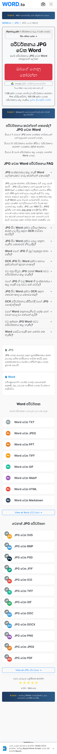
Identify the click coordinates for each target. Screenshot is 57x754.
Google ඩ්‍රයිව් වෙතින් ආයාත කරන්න (30, 83)
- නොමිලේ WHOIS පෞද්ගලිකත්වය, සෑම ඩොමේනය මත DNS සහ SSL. (28, 696)
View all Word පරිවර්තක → (28, 512)
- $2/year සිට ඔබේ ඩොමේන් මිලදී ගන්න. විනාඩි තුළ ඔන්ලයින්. (28, 113)
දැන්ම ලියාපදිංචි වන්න (40, 99)
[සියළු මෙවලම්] (43, 4)
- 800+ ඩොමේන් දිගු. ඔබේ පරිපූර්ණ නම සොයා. (28, 15)
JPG (16, 23)
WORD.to (6, 23)
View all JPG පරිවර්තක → (28, 670)
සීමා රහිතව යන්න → (28, 36)
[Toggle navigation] (51, 4)
